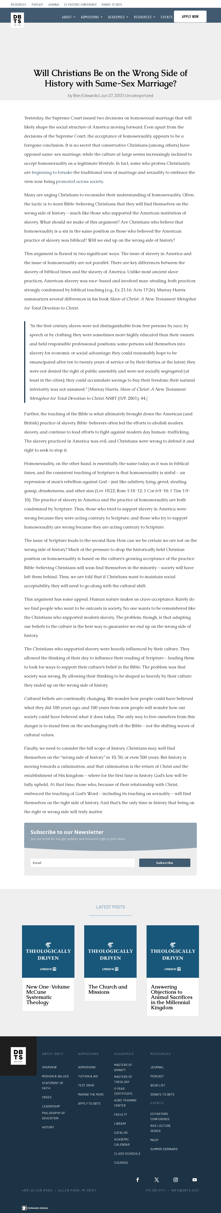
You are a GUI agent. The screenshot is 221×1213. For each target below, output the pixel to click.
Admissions (90, 17)
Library (120, 1123)
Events (167, 17)
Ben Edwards (85, 95)
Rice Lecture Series (160, 1128)
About (67, 17)
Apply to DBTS (89, 1103)
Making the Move (91, 1094)
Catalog (121, 1132)
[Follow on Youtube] (194, 1179)
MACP (154, 1140)
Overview (49, 1067)
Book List (158, 1085)
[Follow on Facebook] (137, 1179)
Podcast (37, 4)
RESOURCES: (19, 4)
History (48, 1127)
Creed (47, 1097)
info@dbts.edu (185, 1190)
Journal (54, 4)
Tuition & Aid (88, 1076)
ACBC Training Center (125, 1102)
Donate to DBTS (112, 4)
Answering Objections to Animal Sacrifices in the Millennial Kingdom (172, 997)
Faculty (120, 1114)
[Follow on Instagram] (175, 1179)
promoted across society (79, 181)
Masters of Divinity (123, 1067)
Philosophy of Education (53, 1115)
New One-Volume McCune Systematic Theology (48, 994)
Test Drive (86, 1085)
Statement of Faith (53, 1085)
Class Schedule (127, 1153)
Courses (121, 1162)
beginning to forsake (52, 172)
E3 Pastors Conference (80, 4)
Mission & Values (55, 1076)
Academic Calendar (122, 1141)
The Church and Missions (108, 989)
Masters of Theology (123, 1079)
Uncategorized (139, 95)
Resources (143, 17)
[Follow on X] (156, 1179)
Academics (116, 17)
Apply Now (190, 16)
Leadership (51, 1106)
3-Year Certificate (123, 1091)
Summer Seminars (164, 1149)
